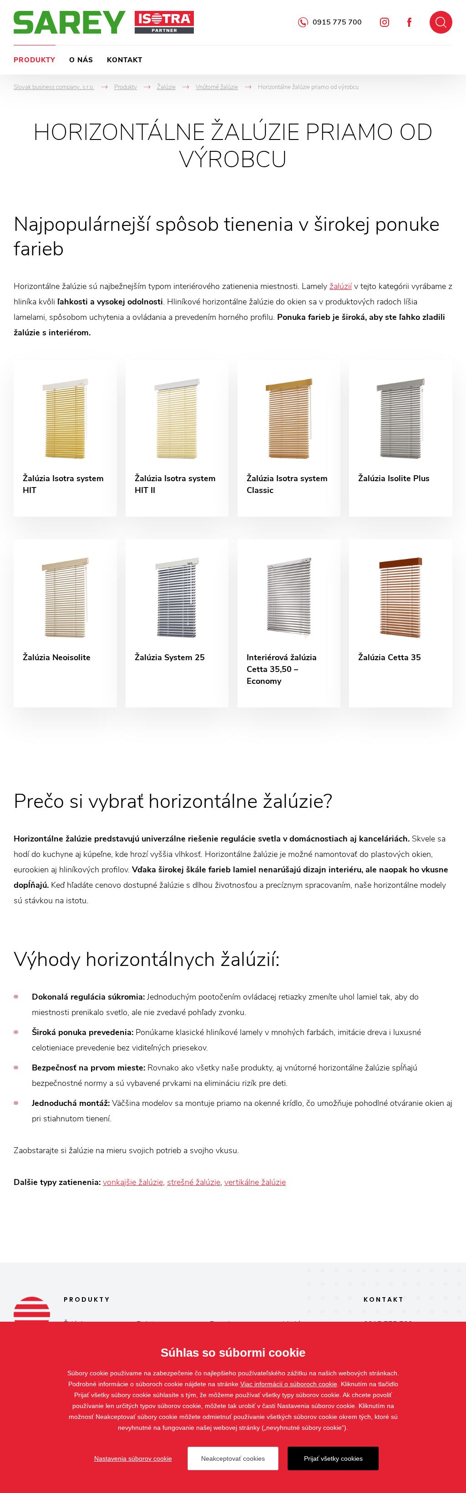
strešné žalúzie (193, 1182)
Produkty (35, 60)
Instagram (384, 22)
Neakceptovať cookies (233, 1458)
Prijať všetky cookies (333, 1458)
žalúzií (340, 286)
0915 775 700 (337, 22)
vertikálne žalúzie (255, 1182)
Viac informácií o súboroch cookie (288, 1384)
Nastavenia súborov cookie (133, 1458)
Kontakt (124, 60)
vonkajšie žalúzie (133, 1182)
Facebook (409, 22)
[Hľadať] (441, 22)
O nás (81, 60)
